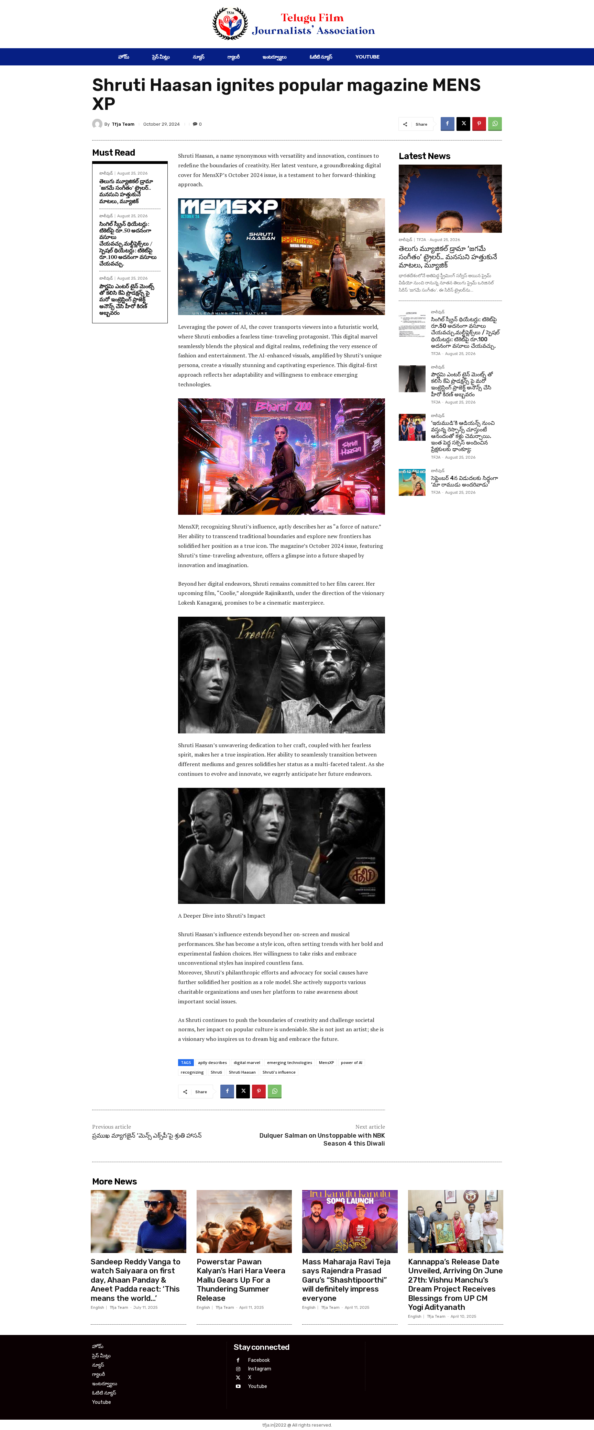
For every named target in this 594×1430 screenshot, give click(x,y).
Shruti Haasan (242, 1072)
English (97, 1307)
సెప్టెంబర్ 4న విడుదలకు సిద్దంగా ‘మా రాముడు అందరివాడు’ (464, 481)
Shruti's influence (279, 1072)
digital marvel (247, 1062)
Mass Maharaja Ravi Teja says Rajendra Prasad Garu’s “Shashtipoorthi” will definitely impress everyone (346, 1280)
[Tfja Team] (98, 124)
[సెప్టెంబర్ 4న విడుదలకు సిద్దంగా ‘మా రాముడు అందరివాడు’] (412, 482)
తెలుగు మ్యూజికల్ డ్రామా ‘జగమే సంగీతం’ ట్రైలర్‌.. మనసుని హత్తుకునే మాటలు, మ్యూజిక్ (126, 191)
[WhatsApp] (495, 124)
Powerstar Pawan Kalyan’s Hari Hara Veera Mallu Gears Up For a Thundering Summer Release (241, 1280)
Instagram (259, 1369)
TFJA (421, 240)
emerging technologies (289, 1062)
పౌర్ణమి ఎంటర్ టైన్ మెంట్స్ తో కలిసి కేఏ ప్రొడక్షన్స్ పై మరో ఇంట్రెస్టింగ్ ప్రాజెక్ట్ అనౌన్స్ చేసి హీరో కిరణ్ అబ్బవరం (126, 299)
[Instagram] (238, 1369)
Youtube (257, 1386)
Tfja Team (123, 124)
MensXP (326, 1062)
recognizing (192, 1072)
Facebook (259, 1360)
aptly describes (212, 1062)
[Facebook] (447, 124)
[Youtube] (238, 1386)
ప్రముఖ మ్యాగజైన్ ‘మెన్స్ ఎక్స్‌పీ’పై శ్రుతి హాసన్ (147, 1135)
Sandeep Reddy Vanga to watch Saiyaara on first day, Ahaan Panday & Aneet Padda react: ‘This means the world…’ (135, 1280)
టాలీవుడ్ (106, 173)
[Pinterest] (479, 124)
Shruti (216, 1072)
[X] (463, 124)
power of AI (351, 1062)
